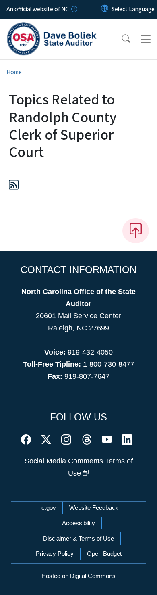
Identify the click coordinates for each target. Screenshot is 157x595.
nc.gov (47, 507)
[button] (120, 39)
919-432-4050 (90, 352)
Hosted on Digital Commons (78, 575)
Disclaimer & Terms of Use (78, 538)
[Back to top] (135, 230)
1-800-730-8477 (108, 364)
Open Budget (104, 553)
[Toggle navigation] (145, 39)
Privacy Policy (55, 553)
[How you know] (73, 9)
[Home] (51, 27)
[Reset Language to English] (104, 9)
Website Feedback (93, 507)
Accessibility (78, 523)
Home (14, 72)
